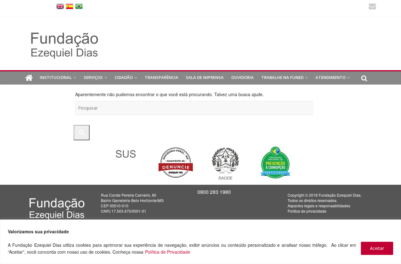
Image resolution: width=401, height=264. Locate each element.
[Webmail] (372, 7)
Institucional (56, 77)
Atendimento (330, 77)
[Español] (69, 5)
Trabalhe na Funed (282, 77)
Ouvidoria (242, 77)
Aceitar (377, 248)
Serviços (93, 77)
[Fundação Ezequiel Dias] (29, 78)
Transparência (161, 77)
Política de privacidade (307, 211)
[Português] (79, 5)
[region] (200, 242)
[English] (60, 5)
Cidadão (124, 77)
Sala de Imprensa (205, 77)
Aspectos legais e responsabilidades (319, 205)
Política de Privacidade (167, 252)
